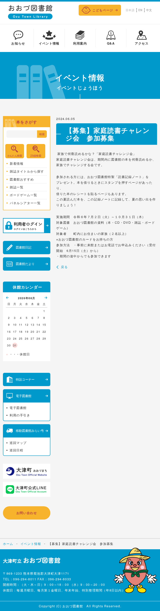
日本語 (130, 10)
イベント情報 (30, 544)
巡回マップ (18, 442)
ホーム (8, 543)
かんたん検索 (14, 155)
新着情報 (16, 163)
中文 (149, 10)
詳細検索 (35, 155)
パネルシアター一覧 (25, 203)
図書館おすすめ (22, 179)
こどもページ (102, 10)
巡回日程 (16, 450)
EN (140, 10)
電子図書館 (18, 407)
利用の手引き (20, 415)
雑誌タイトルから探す (27, 171)
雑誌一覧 (16, 187)
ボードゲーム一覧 (23, 195)
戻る (64, 266)
